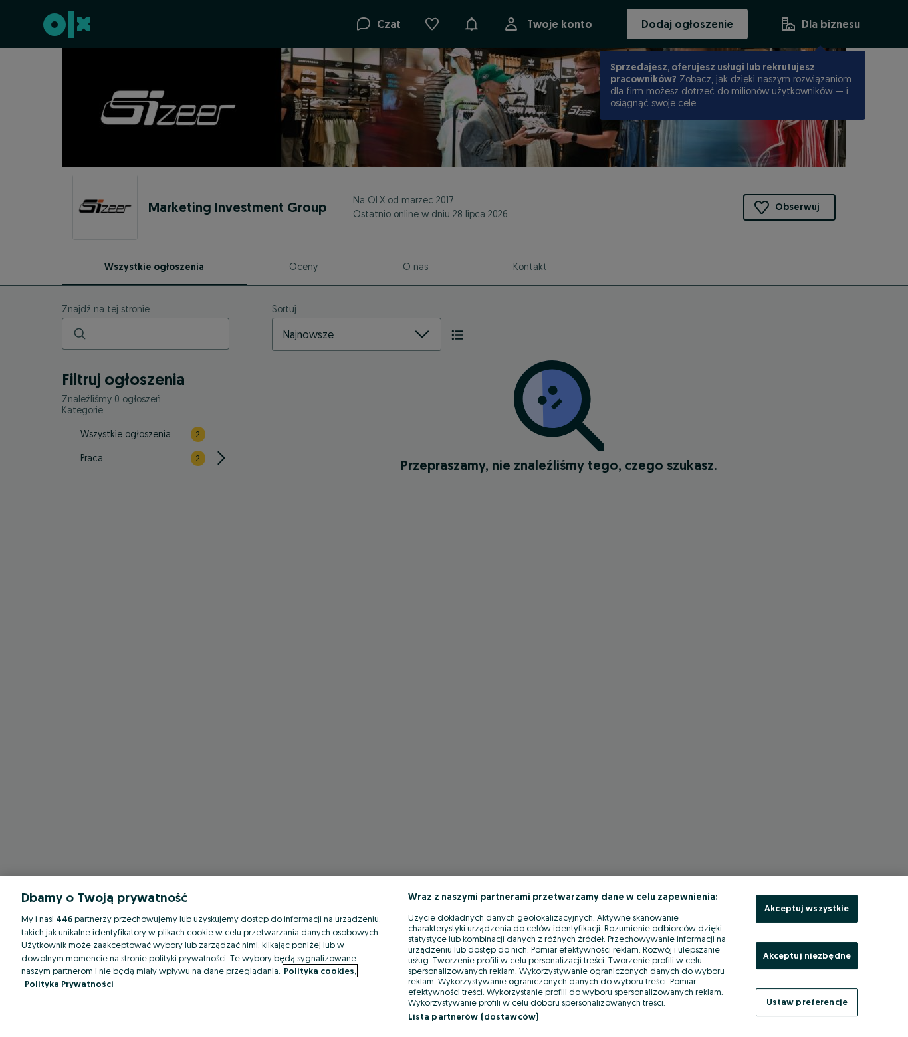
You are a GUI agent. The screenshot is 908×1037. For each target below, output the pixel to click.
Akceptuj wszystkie (806, 908)
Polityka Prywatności (69, 984)
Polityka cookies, (320, 970)
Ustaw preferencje (807, 1001)
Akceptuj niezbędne (807, 955)
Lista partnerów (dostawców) (473, 1016)
